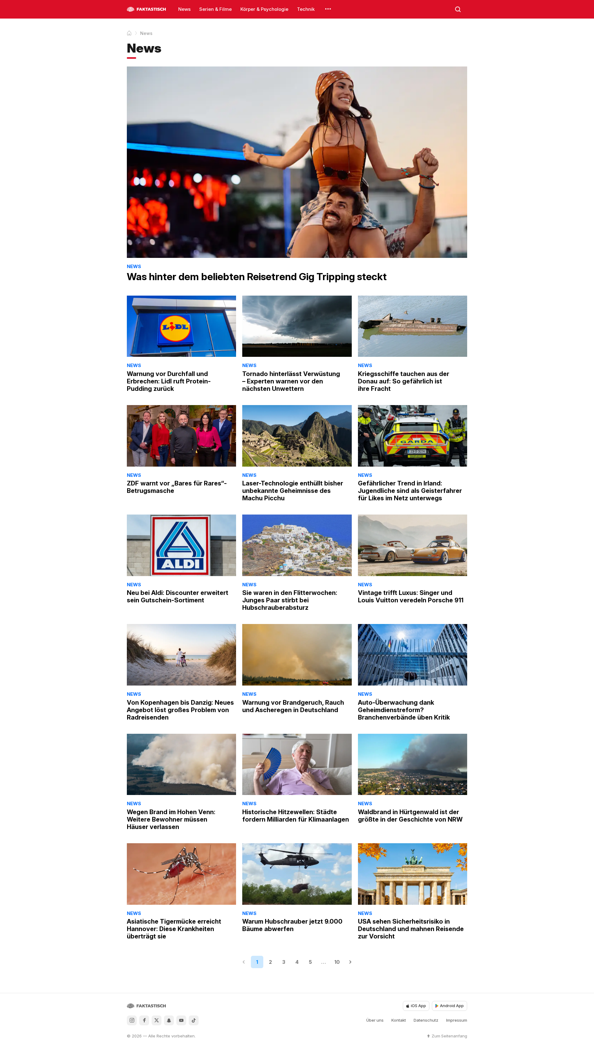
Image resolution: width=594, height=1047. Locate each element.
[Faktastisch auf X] (156, 1020)
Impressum (456, 1020)
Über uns (375, 1020)
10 (337, 962)
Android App (452, 1005)
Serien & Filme (215, 9)
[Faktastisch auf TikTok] (194, 1020)
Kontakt (398, 1020)
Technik (306, 9)
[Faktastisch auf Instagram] (132, 1020)
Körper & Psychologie (264, 9)
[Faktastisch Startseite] (146, 9)
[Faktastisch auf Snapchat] (169, 1020)
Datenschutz (426, 1020)
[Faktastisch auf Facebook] (144, 1020)
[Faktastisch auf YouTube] (181, 1020)
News (184, 9)
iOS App (418, 1005)
